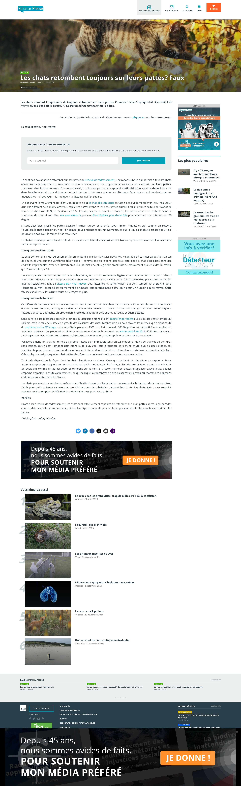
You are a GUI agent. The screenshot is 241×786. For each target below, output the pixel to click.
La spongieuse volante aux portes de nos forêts (109, 687)
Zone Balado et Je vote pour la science (77, 723)
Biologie (24, 72)
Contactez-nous (41, 708)
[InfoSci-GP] (199, 128)
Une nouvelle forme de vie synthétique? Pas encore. (43, 687)
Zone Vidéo (65, 727)
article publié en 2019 (132, 331)
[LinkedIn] (85, 430)
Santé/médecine (185, 712)
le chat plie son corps (101, 202)
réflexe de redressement (99, 180)
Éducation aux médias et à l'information (79, 715)
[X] (98, 430)
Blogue (63, 719)
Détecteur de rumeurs (70, 710)
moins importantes (121, 318)
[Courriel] (105, 430)
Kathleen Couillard (26, 689)
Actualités (65, 706)
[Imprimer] (112, 430)
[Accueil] (32, 9)
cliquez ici (138, 117)
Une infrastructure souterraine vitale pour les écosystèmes (181, 687)
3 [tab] (120, 698)
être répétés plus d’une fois (110, 215)
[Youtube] (39, 719)
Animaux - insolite (28, 88)
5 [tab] (125, 698)
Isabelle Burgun (92, 689)
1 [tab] (115, 698)
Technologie (184, 725)
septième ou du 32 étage (40, 327)
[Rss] (43, 719)
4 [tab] (123, 698)
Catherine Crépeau (27, 82)
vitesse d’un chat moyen (72, 283)
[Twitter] (34, 719)
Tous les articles (215, 680)
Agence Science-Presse (162, 689)
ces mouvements (70, 215)
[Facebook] (92, 430)
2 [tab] (118, 698)
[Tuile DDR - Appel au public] (199, 257)
